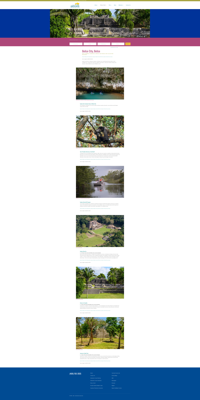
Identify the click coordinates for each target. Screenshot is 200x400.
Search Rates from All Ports (98, 56)
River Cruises (86, 39)
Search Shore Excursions (108, 56)
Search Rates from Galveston (87, 56)
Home (112, 47)
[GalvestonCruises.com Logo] (75, 2)
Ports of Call (115, 47)
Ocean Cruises (81, 39)
